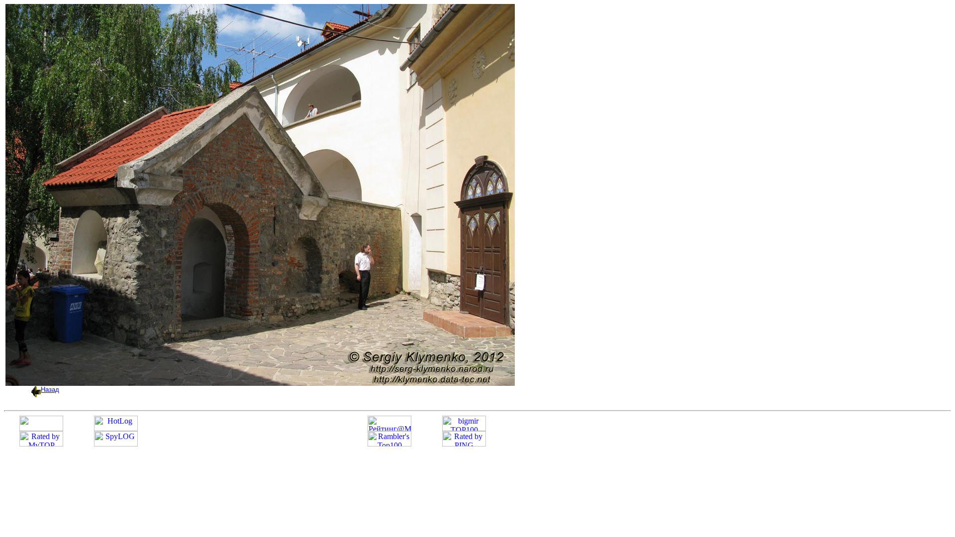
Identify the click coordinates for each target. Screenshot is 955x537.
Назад (50, 389)
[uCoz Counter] (41, 428)
